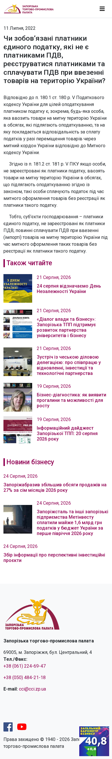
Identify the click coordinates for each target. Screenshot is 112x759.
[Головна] (31, 9)
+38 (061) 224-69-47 (24, 666)
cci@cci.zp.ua (32, 689)
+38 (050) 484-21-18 (24, 677)
